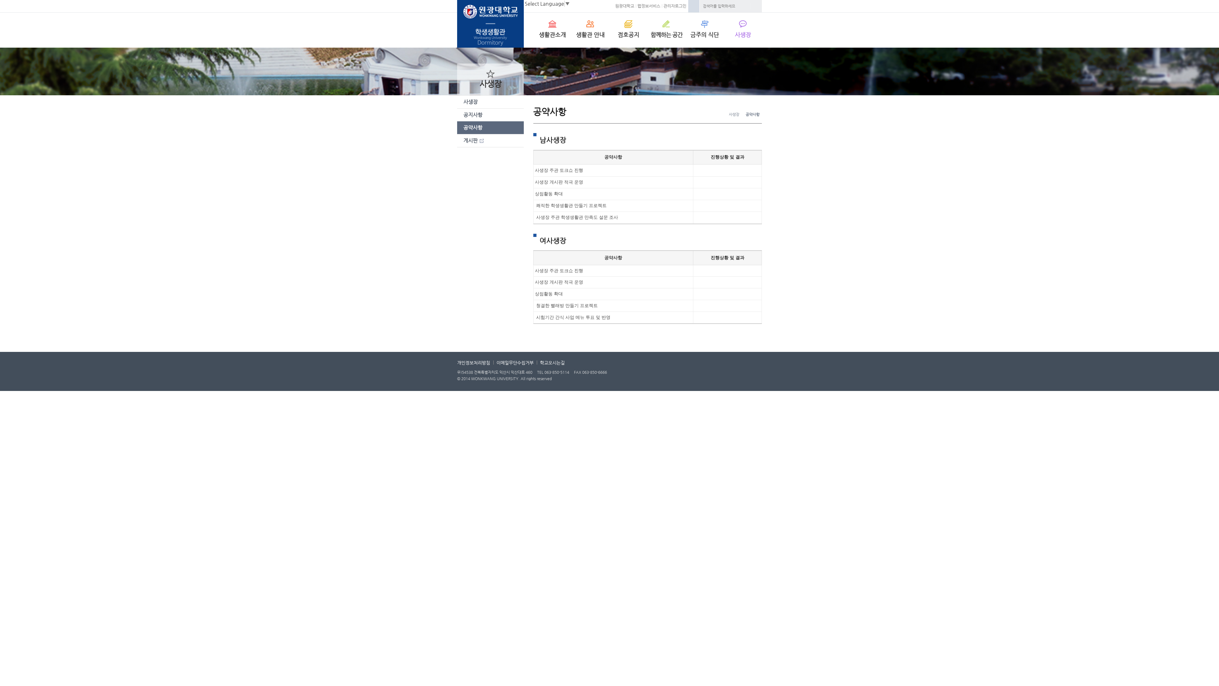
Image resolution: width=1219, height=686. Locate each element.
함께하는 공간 (667, 34)
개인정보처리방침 (473, 362)
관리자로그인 (674, 5)
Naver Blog (708, 374)
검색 (756, 6)
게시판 (470, 141)
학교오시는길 (552, 362)
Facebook (693, 6)
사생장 (743, 34)
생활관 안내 (590, 34)
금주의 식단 (704, 34)
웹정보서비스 (648, 5)
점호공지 (628, 34)
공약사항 (473, 127)
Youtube (723, 374)
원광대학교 (624, 5)
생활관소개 (552, 34)
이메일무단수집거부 (515, 362)
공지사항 (473, 115)
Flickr (755, 374)
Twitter (739, 374)
